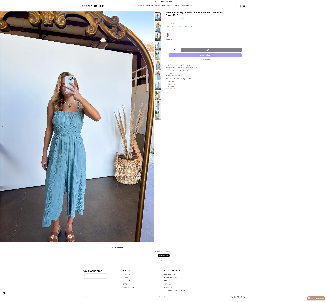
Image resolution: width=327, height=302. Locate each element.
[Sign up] (106, 276)
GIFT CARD (168, 284)
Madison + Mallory (89, 297)
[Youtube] (238, 297)
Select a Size (169, 39)
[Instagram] (235, 297)
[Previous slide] (2, 127)
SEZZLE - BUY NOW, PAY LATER (174, 290)
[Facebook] (232, 297)
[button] (316, 298)
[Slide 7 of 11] (158, 75)
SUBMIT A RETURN (170, 278)
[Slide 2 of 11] (158, 26)
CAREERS (126, 284)
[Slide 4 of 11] (158, 45)
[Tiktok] (241, 297)
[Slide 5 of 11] (158, 55)
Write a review (163, 255)
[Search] (237, 6)
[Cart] (244, 6)
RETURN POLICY (169, 274)
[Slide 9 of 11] (158, 95)
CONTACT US (127, 278)
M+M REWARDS (169, 287)
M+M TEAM (126, 281)
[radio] (168, 35)
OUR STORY (127, 274)
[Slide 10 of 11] (158, 105)
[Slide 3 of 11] (158, 36)
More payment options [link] (205, 59)
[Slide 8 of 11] (158, 85)
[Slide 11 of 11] (158, 115)
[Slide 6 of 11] (158, 65)
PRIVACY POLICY (128, 287)
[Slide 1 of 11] (158, 16)
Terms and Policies (163, 297)
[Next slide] (152, 127)
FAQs (166, 281)
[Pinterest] (244, 297)
